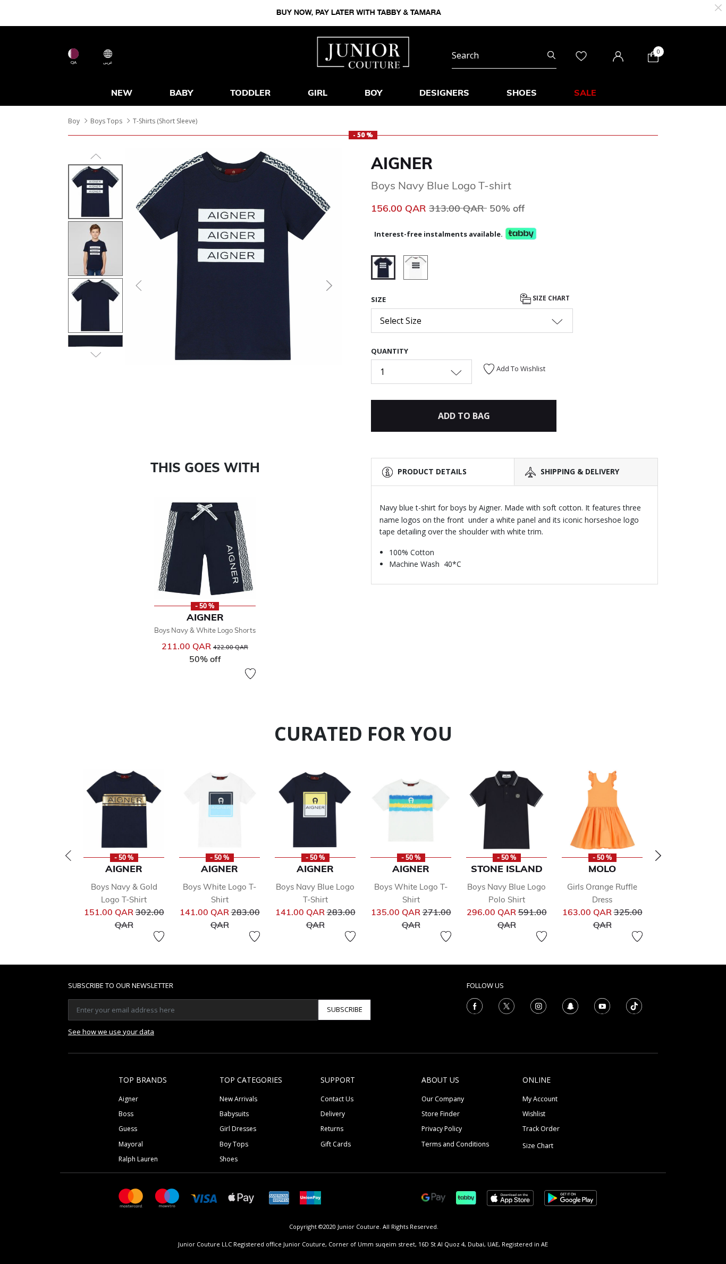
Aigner (402, 163)
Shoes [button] (521, 92)
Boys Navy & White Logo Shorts (205, 630)
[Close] (718, 7)
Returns (331, 1128)
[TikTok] (634, 1005)
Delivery (332, 1113)
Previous (68, 856)
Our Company (442, 1098)
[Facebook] (475, 1005)
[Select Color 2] (415, 269)
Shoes (229, 1158)
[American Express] (279, 1197)
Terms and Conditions (455, 1144)
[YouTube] (602, 1005)
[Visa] (204, 1197)
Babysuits (234, 1113)
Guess (128, 1128)
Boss (126, 1113)
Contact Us (336, 1098)
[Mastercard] (131, 1197)
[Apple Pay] (241, 1197)
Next (658, 856)
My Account (540, 1098)
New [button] (121, 92)
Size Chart (550, 298)
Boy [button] (373, 92)
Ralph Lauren (138, 1158)
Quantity (389, 351)
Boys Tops (106, 120)
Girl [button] (317, 92)
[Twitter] (506, 1005)
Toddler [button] (250, 92)
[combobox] (504, 55)
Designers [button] (444, 92)
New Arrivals (238, 1098)
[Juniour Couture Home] (363, 51)
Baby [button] (181, 92)
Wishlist (533, 1113)
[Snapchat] (570, 1005)
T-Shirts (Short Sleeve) (165, 120)
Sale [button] (585, 92)
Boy (74, 120)
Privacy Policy (441, 1128)
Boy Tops (234, 1144)
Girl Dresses (238, 1128)
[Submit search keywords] (551, 55)
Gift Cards (335, 1144)
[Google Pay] (433, 1197)
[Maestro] (167, 1197)
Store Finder (440, 1113)
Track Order (541, 1128)
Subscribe (344, 1009)
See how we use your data (111, 1031)
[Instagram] (538, 1005)
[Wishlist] (250, 673)
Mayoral (131, 1144)
